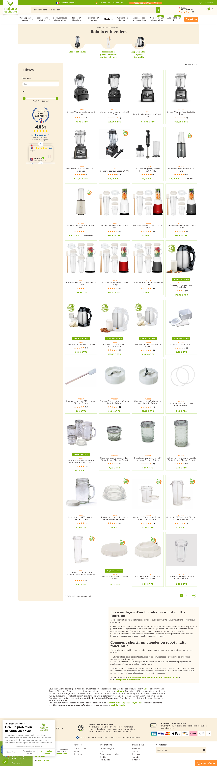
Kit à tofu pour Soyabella (181, 344)
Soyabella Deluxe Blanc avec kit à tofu (147, 345)
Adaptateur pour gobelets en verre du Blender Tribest (114, 518)
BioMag (76, 751)
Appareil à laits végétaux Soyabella (138, 54)
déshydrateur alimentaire (128, 680)
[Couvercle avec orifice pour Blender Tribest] (148, 550)
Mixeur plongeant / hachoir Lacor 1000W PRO (147, 170)
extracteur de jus (169, 677)
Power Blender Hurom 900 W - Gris (181, 170)
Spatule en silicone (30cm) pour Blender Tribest (81, 402)
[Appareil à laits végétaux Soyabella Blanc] (114, 318)
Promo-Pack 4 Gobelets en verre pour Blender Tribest (81, 462)
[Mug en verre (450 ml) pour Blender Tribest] (81, 493)
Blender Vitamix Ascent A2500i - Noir (147, 115)
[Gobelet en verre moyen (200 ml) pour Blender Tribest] (148, 434)
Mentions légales (107, 748)
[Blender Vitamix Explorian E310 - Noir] (81, 88)
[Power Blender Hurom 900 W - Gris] (181, 145)
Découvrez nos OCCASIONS (145, 3)
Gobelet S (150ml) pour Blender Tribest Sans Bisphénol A (147, 518)
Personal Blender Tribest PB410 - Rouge (147, 227)
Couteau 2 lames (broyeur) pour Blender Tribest (114, 402)
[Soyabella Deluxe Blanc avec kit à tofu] (148, 318)
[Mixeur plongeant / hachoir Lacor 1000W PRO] (148, 145)
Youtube (136, 757)
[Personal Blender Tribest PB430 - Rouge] (114, 258)
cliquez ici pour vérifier (131, 737)
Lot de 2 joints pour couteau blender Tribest (181, 404)
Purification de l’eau (122, 19)
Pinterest (136, 760)
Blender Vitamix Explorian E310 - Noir (81, 113)
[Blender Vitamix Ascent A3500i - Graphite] (81, 145)
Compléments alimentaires (157, 19)
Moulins (108, 19)
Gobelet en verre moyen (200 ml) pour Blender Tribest (148, 459)
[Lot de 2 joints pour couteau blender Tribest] (181, 377)
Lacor (146, 689)
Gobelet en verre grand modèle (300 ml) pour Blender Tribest (181, 459)
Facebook (136, 748)
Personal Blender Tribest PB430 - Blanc (81, 284)
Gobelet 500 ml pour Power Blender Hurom (181, 577)
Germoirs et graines (93, 19)
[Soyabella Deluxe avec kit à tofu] (81, 318)
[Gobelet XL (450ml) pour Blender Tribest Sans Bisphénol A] (81, 550)
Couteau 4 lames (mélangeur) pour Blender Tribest (147, 402)
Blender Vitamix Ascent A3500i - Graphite (81, 170)
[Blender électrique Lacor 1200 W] (114, 145)
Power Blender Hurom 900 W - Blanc (81, 227)
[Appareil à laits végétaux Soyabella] (139, 41)
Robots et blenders (76, 19)
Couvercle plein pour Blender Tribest (114, 578)
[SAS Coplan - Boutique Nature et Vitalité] (16, 8)
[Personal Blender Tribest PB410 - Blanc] (114, 202)
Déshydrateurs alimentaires (60, 19)
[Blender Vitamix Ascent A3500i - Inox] (181, 88)
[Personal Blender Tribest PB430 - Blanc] (81, 258)
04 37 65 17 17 (207, 3)
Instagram (136, 754)
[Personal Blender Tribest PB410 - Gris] (181, 202)
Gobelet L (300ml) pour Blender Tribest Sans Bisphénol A (181, 518)
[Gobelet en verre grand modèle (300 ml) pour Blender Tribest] (181, 434)
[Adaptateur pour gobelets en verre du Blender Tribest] (114, 493)
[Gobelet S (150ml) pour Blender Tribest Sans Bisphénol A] (148, 493)
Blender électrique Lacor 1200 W (114, 171)
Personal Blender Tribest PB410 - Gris (181, 227)
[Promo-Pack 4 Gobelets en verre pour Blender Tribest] (81, 434)
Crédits (103, 757)
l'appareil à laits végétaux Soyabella (123, 703)
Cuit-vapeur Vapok (25, 19)
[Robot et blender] (77, 41)
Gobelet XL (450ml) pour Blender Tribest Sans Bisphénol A (81, 575)
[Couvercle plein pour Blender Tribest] (114, 550)
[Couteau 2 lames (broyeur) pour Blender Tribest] (114, 377)
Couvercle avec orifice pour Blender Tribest (147, 577)
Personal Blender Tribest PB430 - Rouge (114, 284)
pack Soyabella (118, 705)
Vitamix (120, 691)
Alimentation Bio (174, 19)
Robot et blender (77, 51)
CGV (101, 751)
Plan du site (105, 760)
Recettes (77, 754)
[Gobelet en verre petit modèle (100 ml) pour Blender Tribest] (114, 434)
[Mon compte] (212, 10)
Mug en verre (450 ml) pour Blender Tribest (81, 518)
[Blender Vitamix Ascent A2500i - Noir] (148, 88)
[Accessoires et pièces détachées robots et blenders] (108, 41)
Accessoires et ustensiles (139, 19)
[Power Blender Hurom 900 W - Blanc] (81, 202)
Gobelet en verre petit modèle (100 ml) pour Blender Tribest (114, 459)
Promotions (191, 19)
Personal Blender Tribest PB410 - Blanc (114, 227)
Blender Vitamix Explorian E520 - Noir (114, 113)
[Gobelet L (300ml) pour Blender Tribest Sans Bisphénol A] (181, 493)
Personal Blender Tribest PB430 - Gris (148, 284)
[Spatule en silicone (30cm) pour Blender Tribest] (81, 377)
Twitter (135, 751)
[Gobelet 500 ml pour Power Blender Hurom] (181, 550)
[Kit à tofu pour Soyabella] (181, 318)
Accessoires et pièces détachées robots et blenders (108, 54)
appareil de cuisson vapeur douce (144, 677)
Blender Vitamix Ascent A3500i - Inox (181, 113)
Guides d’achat (79, 748)
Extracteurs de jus (42, 19)
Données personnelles (109, 754)
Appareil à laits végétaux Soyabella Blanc (114, 345)
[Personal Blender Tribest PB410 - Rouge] (148, 202)
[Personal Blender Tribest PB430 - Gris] (148, 258)
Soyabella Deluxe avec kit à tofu (80, 344)
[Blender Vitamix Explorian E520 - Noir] (114, 88)
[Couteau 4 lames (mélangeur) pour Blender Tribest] (148, 377)
